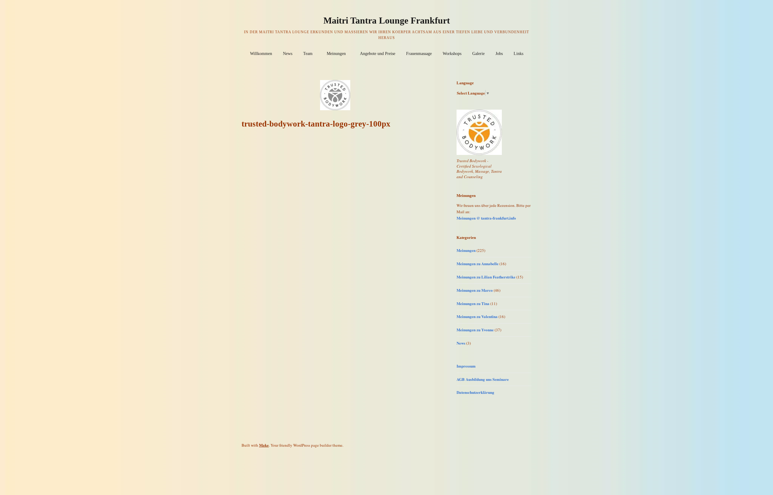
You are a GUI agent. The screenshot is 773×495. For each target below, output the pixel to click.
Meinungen (336, 53)
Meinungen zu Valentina (477, 316)
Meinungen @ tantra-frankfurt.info (486, 218)
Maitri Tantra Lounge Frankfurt (386, 20)
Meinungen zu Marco (475, 290)
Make (264, 445)
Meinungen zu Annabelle (478, 263)
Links (518, 53)
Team (308, 53)
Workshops (452, 53)
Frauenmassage (419, 53)
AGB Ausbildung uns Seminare (483, 379)
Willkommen (261, 53)
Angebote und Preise (377, 53)
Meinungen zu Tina (473, 303)
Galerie (478, 53)
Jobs (499, 53)
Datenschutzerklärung (475, 392)
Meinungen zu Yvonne (475, 330)
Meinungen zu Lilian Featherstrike (486, 277)
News (287, 53)
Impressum (466, 366)
